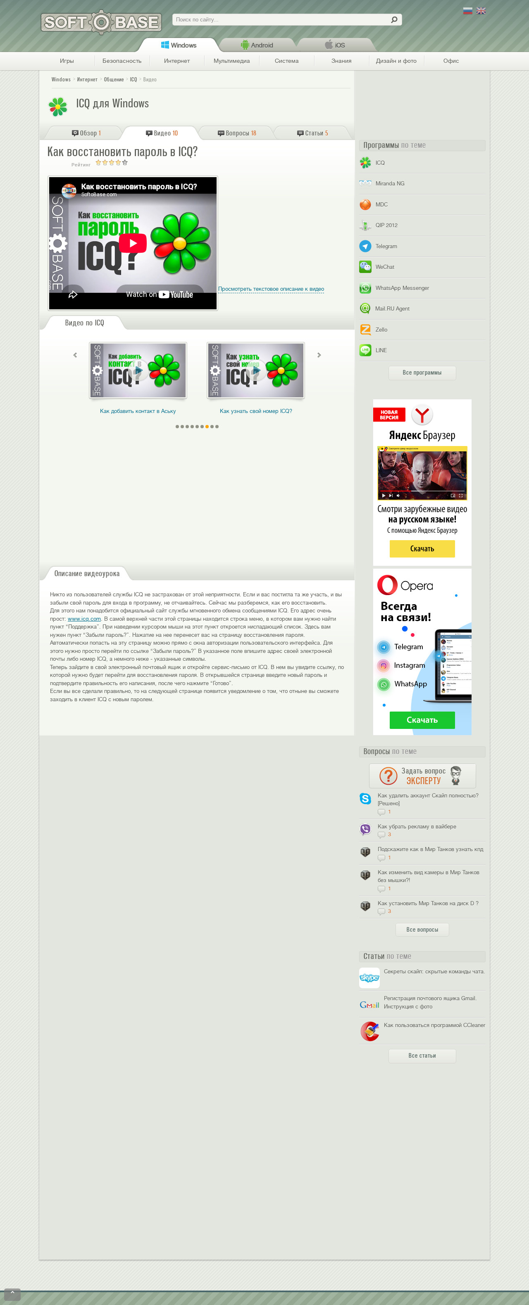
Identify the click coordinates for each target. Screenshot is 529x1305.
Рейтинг (81, 164)
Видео (150, 79)
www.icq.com (84, 619)
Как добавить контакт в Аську (138, 411)
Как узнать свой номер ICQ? (256, 411)
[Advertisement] (292, 234)
